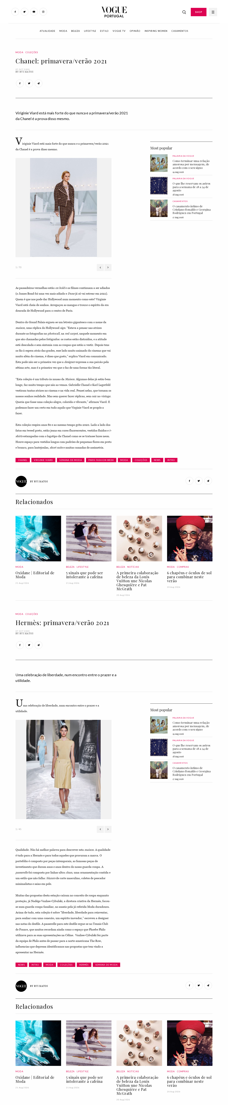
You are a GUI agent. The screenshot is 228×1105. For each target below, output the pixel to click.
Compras (183, 567)
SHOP (198, 12)
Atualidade (47, 31)
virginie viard (43, 460)
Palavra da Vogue (183, 156)
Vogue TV (119, 31)
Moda (63, 31)
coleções (141, 460)
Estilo (104, 31)
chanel (22, 460)
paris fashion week (101, 460)
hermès (84, 964)
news (157, 460)
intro (171, 460)
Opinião (135, 31)
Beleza (75, 31)
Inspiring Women (156, 31)
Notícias (133, 567)
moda (124, 460)
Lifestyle (90, 31)
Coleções (31, 52)
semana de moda (70, 460)
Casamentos (179, 31)
